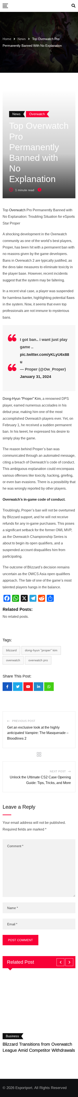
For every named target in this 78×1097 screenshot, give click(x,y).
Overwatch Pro (38, 660)
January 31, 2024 (35, 376)
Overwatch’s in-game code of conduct (34, 499)
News (22, 39)
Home (7, 39)
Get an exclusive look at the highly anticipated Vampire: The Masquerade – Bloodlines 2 (37, 733)
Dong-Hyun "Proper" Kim (41, 650)
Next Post (58, 771)
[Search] (73, 6)
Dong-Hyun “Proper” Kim (22, 398)
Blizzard (11, 650)
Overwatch (17, 210)
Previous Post (23, 721)
